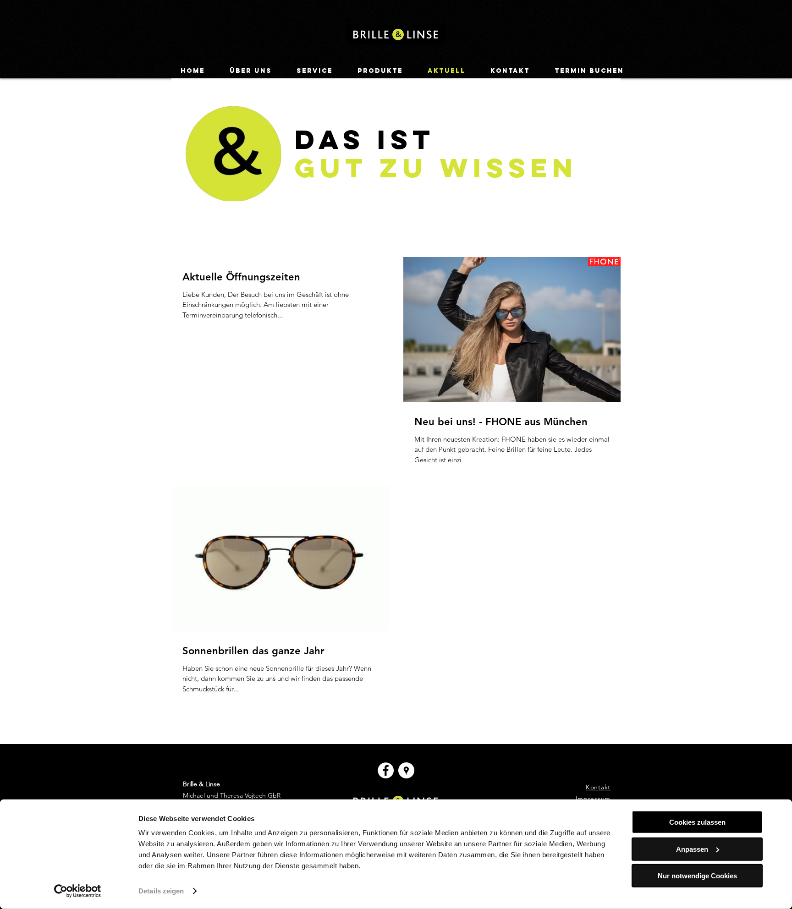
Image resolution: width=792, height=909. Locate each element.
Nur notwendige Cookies (697, 876)
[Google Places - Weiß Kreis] (406, 770)
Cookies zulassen (697, 822)
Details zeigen (161, 891)
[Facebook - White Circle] (386, 770)
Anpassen (692, 849)
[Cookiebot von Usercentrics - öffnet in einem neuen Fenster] (78, 891)
